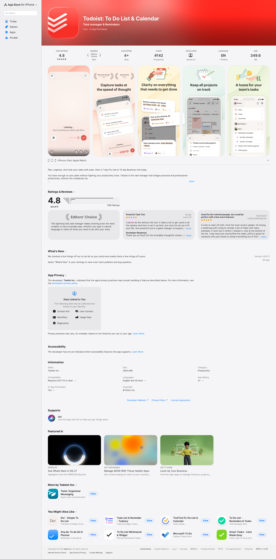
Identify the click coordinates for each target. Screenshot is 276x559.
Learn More (138, 333)
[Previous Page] (44, 111)
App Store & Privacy (78, 553)
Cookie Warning (95, 553)
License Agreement (180, 400)
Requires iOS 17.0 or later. (60, 380)
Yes (50, 390)
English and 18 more (133, 380)
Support (109, 553)
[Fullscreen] (86, 152)
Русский (183, 549)
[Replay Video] (52, 152)
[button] (20, 21)
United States (145, 549)
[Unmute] (81, 152)
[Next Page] (273, 111)
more (191, 181)
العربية (174, 549)
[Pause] (76, 152)
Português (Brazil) (233, 549)
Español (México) (161, 549)
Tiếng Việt (248, 549)
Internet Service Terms (57, 553)
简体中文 (194, 549)
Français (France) (208, 549)
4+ (199, 380)
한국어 (220, 549)
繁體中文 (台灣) (262, 549)
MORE (189, 228)
